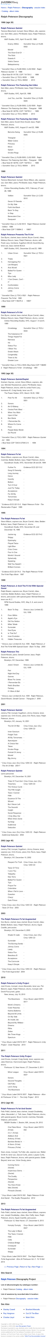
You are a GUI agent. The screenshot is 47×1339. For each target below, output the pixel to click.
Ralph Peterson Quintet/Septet (15, 379)
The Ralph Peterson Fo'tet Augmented (18, 919)
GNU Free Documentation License (35, 1336)
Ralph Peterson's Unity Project (15, 983)
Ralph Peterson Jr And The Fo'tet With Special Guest (22, 587)
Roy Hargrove (8, 1313)
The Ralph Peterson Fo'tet (13, 518)
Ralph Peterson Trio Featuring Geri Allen (19, 85)
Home (3, 7)
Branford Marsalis (33, 1309)
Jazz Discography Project (23, 1326)
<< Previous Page (11, 1266)
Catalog (5, 11)
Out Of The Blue (32, 1313)
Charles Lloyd (8, 1317)
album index (14, 11)
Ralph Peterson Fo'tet (11, 454)
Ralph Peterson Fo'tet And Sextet (16, 1108)
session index (39, 7)
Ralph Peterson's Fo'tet (11, 312)
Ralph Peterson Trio (10, 651)
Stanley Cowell (9, 1309)
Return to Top (25, 1266)
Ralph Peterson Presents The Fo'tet (17, 234)
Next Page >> (37, 1266)
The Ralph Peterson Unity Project (16, 1056)
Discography (27, 7)
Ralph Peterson (14, 7)
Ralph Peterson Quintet (11, 28)
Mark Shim (30, 1317)
